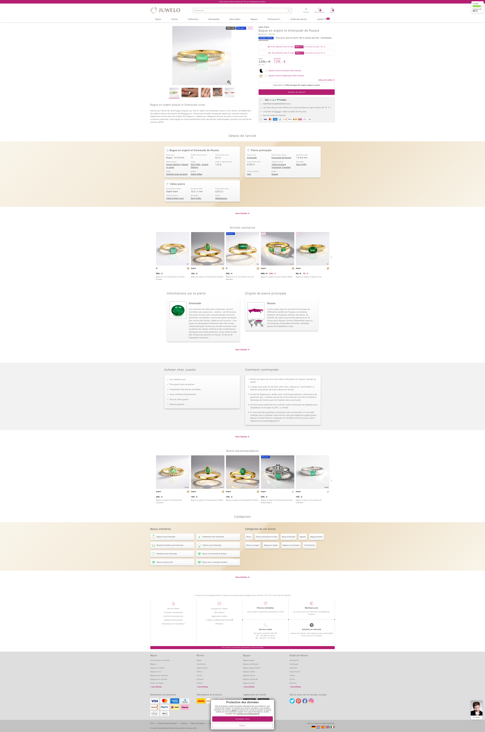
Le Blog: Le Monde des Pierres (218, 620)
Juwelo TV (323, 19)
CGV (152, 723)
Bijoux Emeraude (288, 537)
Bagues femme (316, 537)
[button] (306, 11)
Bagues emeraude (250, 679)
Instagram (311, 700)
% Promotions (309, 545)
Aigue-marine (202, 668)
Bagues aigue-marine (252, 668)
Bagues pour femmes (159, 675)
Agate (199, 660)
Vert (249, 174)
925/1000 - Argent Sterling (199, 166)
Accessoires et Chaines (160, 660)
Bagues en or (155, 672)
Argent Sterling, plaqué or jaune (177, 166)
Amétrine (293, 668)
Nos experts (219, 612)
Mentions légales (198, 723)
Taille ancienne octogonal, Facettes (281, 166)
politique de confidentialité (247, 714)
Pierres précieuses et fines (266, 537)
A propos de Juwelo (219, 609)
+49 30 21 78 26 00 (267, 638)
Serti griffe (301, 164)
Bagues (254, 19)
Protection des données (167, 723)
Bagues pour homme (158, 679)
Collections (193, 19)
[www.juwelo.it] (332, 727)
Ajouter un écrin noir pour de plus (285, 70)
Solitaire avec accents (176, 174)
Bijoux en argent (252, 545)
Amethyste (201, 664)
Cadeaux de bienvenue (173, 620)
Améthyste (294, 664)
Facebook (304, 700)
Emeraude (252, 157)
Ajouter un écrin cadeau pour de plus (286, 76)
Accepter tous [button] (242, 719)
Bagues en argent (271, 545)
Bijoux (158, 19)
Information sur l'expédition (173, 624)
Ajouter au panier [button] (296, 92)
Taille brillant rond (175, 198)
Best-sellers (235, 19)
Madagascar (221, 198)
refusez (234, 710)
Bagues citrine (249, 675)
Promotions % (274, 19)
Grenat (199, 683)
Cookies (184, 723)
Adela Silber (196, 174)
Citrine (199, 675)
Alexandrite (294, 660)
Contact (212, 723)
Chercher (289, 10)
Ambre (199, 672)
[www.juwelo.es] (323, 727)
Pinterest (298, 700)
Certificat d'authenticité (173, 616)
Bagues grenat (249, 683)
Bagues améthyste (250, 664)
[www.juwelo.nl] (318, 727)
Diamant (200, 679)
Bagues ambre (249, 672)
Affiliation (219, 624)
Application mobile (219, 616)
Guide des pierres (299, 19)
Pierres (174, 19)
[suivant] (331, 257)
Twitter (292, 700)
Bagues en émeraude (291, 545)
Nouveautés (214, 19)
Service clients (173, 609)
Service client (265, 629)
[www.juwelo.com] (328, 727)
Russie (275, 174)
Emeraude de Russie (281, 157)
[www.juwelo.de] (313, 727)
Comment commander (173, 612)
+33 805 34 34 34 (267, 636)
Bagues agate (248, 660)
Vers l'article (241, 213)
